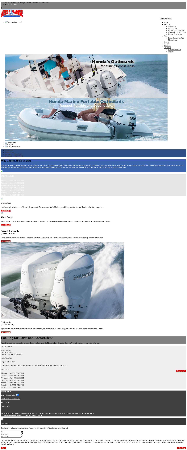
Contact (170, 52)
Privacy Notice (6, 391)
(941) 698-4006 (12, 5)
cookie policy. (89, 413)
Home (166, 22)
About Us (167, 46)
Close (3, 448)
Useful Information (174, 50)
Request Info (181, 371)
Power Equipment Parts (176, 38)
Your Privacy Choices (8, 395)
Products (167, 24)
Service (166, 42)
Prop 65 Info (5, 406)
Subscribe (181, 448)
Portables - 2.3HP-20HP (176, 30)
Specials (166, 44)
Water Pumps (172, 28)
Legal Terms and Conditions (10, 399)
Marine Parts (172, 40)
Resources (167, 48)
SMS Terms (5, 402)
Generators (172, 26)
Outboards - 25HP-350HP (177, 32)
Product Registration (175, 34)
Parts (165, 36)
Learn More (5, 211)
